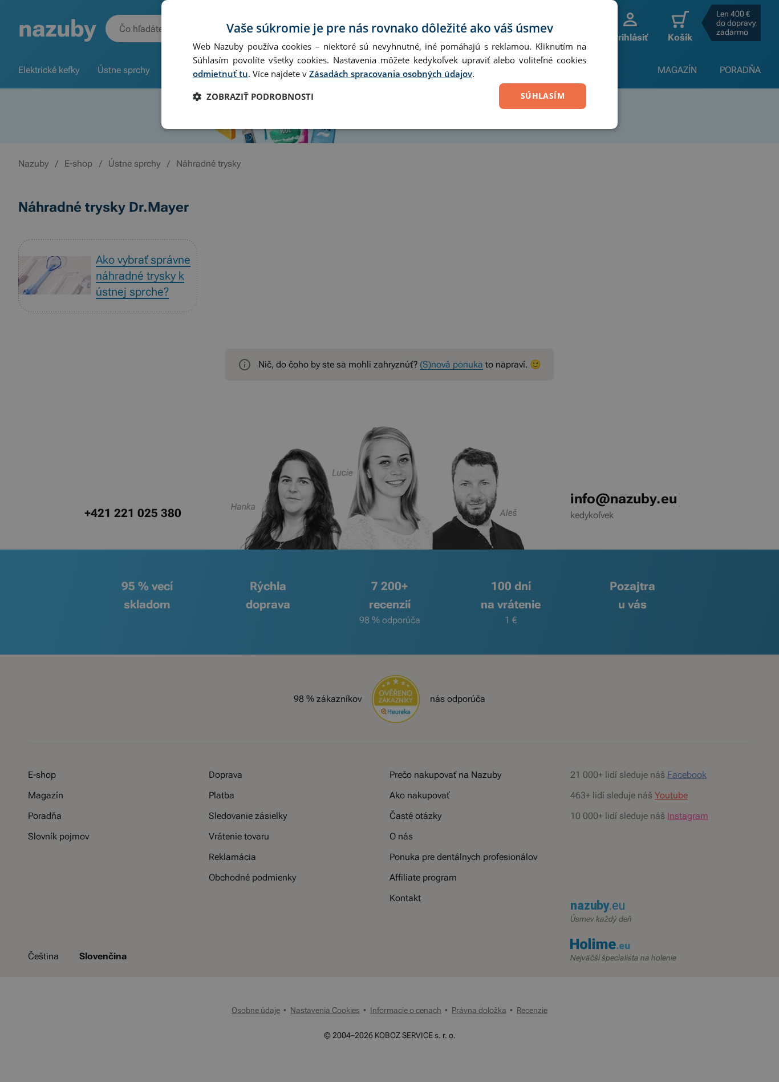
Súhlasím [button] (543, 95)
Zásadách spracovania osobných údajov (390, 73)
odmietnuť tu (220, 73)
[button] (253, 96)
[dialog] (389, 64)
